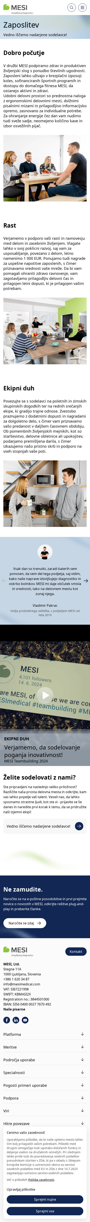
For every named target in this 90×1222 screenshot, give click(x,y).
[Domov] (18, 9)
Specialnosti (14, 1072)
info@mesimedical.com (21, 984)
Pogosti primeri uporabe (25, 1085)
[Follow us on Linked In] (16, 1020)
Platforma (12, 1034)
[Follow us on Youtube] (25, 1020)
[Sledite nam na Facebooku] (6, 1020)
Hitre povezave (16, 1123)
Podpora (10, 1098)
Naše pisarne (14, 1009)
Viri (6, 1110)
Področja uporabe (19, 1059)
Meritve (10, 1047)
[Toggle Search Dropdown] (71, 7)
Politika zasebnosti (41, 1180)
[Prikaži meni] (82, 7)
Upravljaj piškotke (21, 1189)
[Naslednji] (86, 581)
